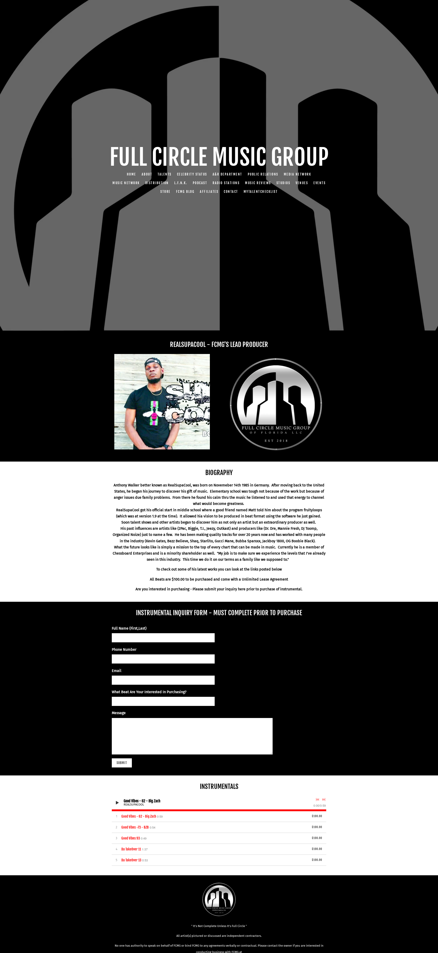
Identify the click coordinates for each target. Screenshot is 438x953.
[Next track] (324, 800)
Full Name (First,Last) (129, 628)
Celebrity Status (192, 174)
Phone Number (124, 649)
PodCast (200, 183)
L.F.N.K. (180, 183)
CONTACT (231, 192)
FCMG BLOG (185, 192)
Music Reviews (258, 183)
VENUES (302, 183)
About (147, 174)
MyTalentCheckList (261, 192)
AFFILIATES (209, 192)
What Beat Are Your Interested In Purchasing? (149, 692)
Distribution (157, 183)
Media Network (297, 174)
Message (119, 713)
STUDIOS (283, 183)
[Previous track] (317, 800)
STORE (165, 192)
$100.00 (317, 816)
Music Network (126, 183)
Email (116, 671)
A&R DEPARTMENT (227, 174)
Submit (122, 763)
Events (319, 183)
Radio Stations (226, 183)
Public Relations (263, 174)
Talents (165, 174)
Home (131, 174)
